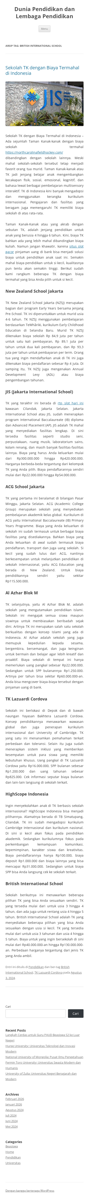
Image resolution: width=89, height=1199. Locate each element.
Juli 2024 (10, 1115)
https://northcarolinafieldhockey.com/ (34, 152)
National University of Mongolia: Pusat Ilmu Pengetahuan (44, 1057)
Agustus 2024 (14, 1110)
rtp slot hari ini (71, 403)
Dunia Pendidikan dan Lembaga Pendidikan (44, 13)
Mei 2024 (11, 1126)
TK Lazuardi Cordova (48, 972)
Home (9, 1152)
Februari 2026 (14, 1099)
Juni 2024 (11, 1121)
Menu (44, 28)
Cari (8, 1006)
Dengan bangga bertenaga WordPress (29, 1191)
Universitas (13, 1163)
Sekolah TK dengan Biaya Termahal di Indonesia (42, 70)
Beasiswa (11, 1146)
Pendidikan (36, 967)
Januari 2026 (13, 1104)
